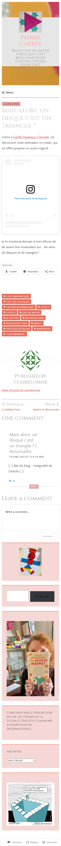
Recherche (42, 596)
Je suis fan (12, 318)
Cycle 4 (10, 313)
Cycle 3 (45, 307)
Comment (47, 536)
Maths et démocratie (46, 406)
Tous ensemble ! (15, 334)
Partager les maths (18, 329)
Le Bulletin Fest (13, 406)
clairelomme (11, 103)
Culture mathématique (20, 307)
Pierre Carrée (30, 40)
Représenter (44, 329)
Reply (34, 486)
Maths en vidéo (35, 318)
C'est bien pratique (17, 296)
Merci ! (38, 323)
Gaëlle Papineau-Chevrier (31, 137)
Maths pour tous (16, 323)
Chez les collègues (17, 302)
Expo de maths (31, 313)
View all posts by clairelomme (21, 390)
